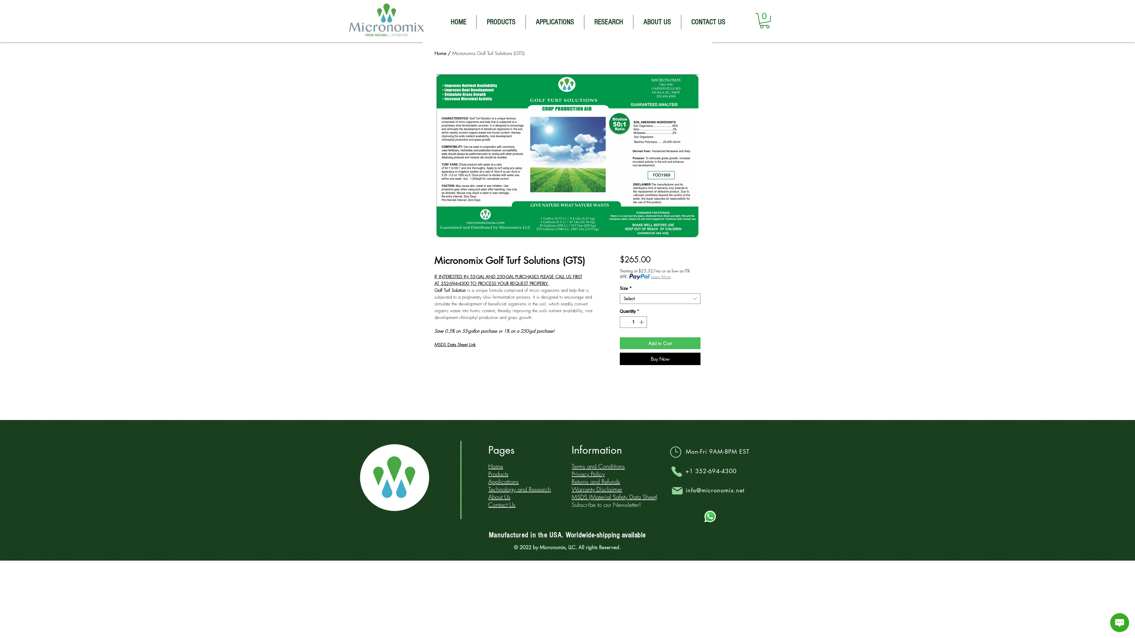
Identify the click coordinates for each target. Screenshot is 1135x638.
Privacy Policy (588, 474)
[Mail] (677, 491)
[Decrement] (625, 322)
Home (440, 53)
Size (626, 288)
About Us (499, 497)
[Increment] (642, 322)
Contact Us (501, 505)
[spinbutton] (633, 322)
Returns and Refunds (596, 482)
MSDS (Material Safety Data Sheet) (614, 497)
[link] (764, 20)
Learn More (661, 276)
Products (498, 474)
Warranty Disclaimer (597, 489)
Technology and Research (519, 489)
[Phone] (676, 471)
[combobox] (660, 298)
